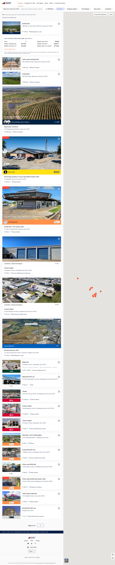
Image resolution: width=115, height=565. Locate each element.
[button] (40, 27)
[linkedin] (31, 543)
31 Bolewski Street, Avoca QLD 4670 (15, 179)
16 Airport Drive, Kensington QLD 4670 (34, 423)
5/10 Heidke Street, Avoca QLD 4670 (33, 496)
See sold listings (8, 49)
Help (32, 540)
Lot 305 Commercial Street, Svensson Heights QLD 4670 (21, 352)
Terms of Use (32, 557)
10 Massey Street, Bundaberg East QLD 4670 (18, 270)
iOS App (38, 540)
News (46, 3)
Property (20, 3)
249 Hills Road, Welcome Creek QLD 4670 (35, 76)
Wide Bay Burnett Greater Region (22, 532)
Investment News (59, 3)
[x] (35, 543)
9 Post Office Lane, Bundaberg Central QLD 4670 (37, 481)
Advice (51, 3)
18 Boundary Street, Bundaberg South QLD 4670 (37, 467)
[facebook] (28, 543)
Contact (26, 540)
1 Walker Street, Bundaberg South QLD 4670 (36, 452)
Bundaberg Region (35, 532)
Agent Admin (33, 547)
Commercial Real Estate (7, 3)
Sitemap (38, 557)
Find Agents (39, 3)
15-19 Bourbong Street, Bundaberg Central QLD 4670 (38, 394)
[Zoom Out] (112, 558)
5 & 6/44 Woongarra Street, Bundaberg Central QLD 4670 (40, 379)
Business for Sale (30, 3)
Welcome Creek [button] (44, 532)
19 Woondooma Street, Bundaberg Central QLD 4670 (20, 311)
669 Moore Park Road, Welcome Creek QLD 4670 (37, 26)
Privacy (26, 557)
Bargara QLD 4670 (28, 510)
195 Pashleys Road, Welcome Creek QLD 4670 (36, 62)
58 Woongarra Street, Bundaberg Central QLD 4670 (38, 408)
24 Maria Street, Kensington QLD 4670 (34, 364)
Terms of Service (49, 563)
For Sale (8, 532)
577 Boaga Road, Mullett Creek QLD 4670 (17, 129)
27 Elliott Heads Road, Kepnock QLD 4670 (17, 229)
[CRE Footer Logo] (31, 538)
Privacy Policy (40, 563)
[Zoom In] (112, 554)
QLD (12, 532)
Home (3, 532)
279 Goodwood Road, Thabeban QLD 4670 (35, 437)
